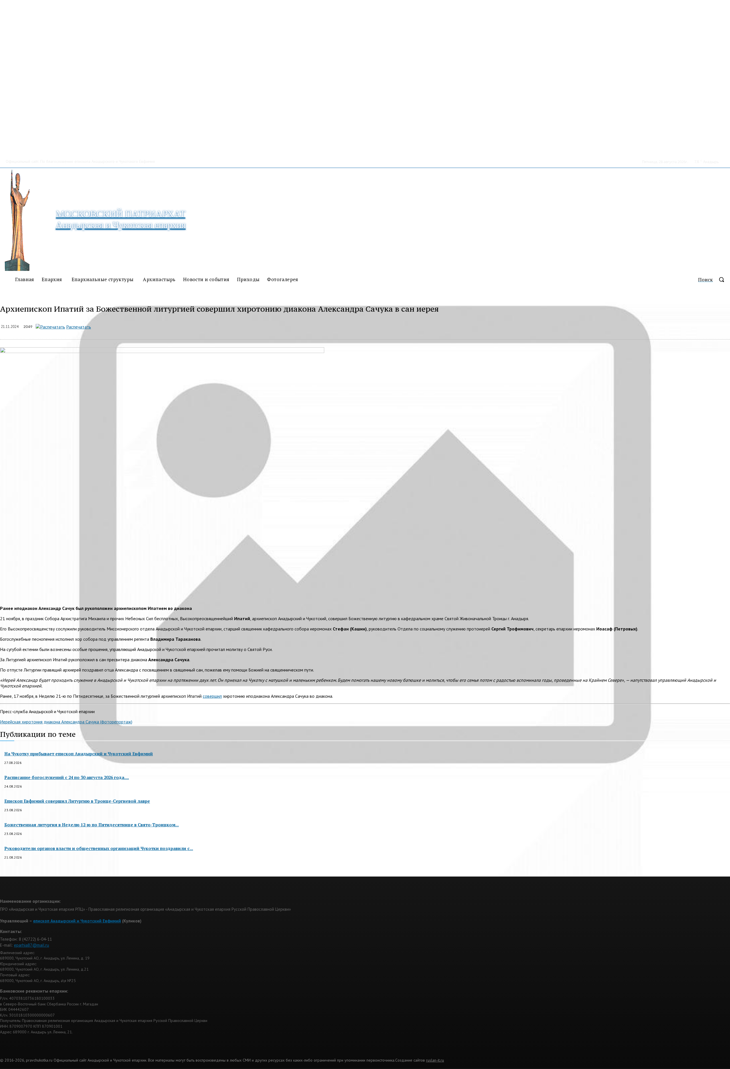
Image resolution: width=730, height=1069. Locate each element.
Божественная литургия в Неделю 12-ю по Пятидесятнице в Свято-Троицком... (91, 824)
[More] (218, 326)
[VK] (198, 325)
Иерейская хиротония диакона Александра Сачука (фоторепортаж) (66, 722)
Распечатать (78, 327)
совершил (212, 696)
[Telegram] (178, 325)
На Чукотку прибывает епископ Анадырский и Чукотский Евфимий (78, 753)
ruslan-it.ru (435, 1060)
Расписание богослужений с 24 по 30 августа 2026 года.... (66, 777)
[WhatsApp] (157, 325)
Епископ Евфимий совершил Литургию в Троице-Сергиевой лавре (77, 801)
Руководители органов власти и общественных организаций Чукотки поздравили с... (98, 848)
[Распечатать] (50, 327)
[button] (714, 279)
